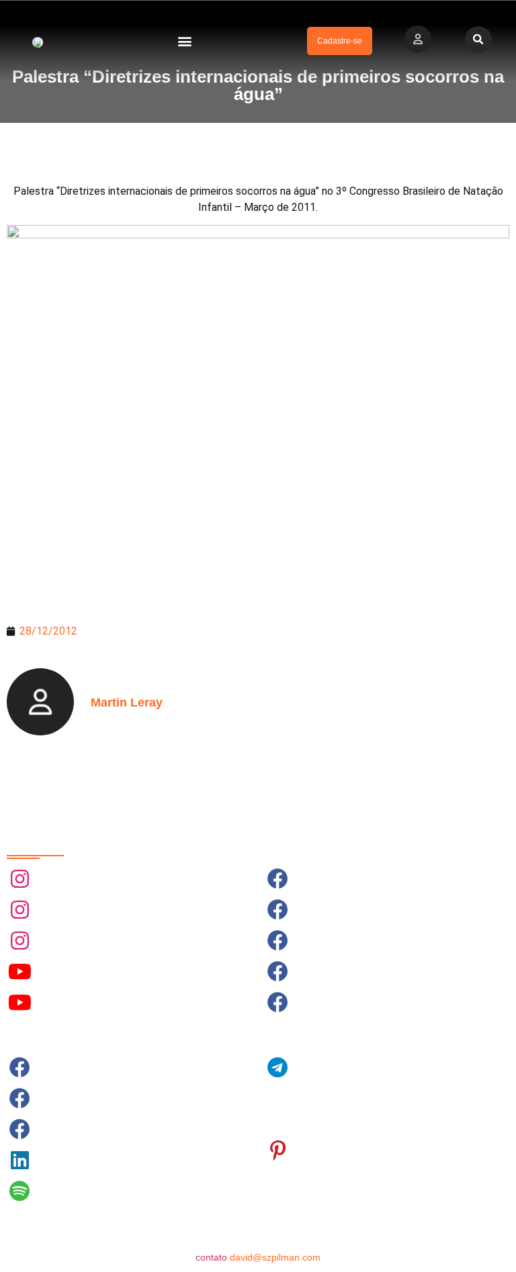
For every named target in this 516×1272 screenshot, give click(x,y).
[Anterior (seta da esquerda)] (23, 636)
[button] (184, 41)
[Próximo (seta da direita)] (492, 636)
